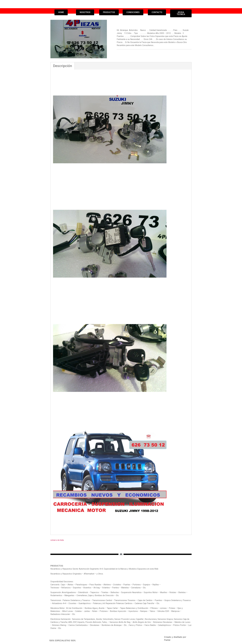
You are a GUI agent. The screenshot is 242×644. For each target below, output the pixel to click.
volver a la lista (57, 540)
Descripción (62, 66)
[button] (61, 12)
